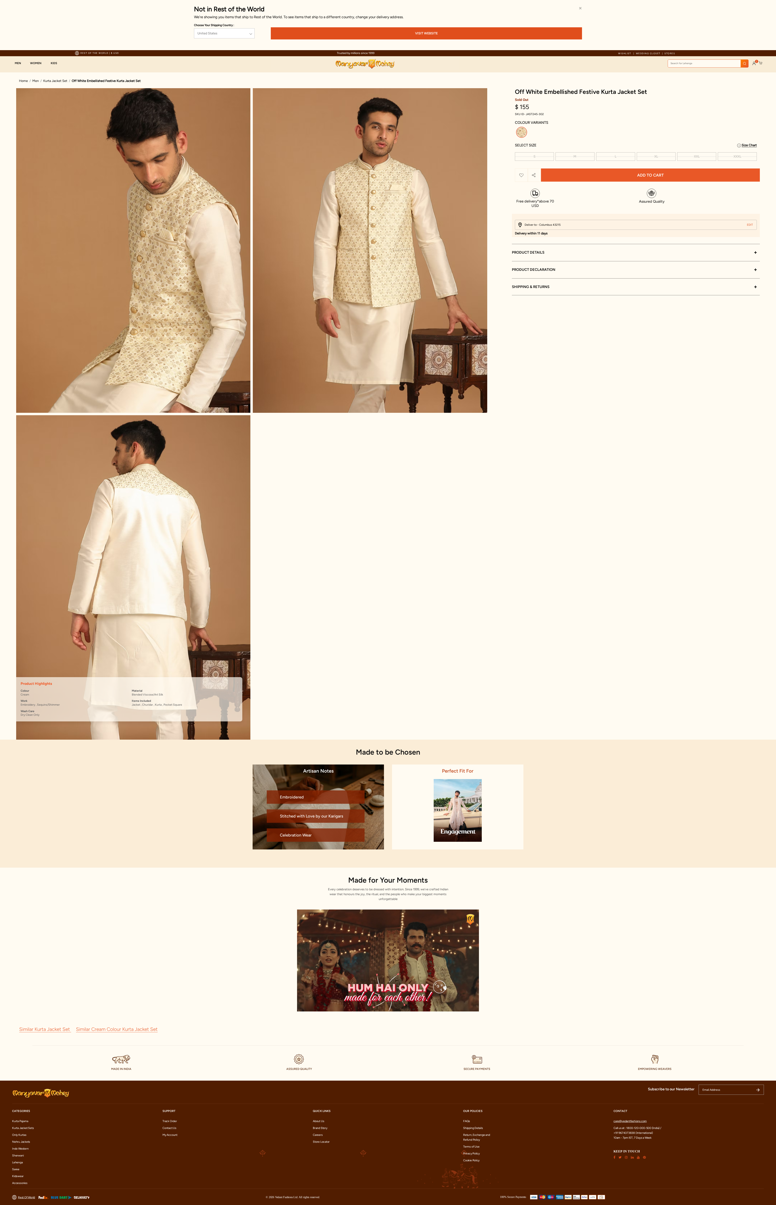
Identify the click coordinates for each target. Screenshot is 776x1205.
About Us (318, 1121)
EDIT (750, 225)
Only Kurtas (19, 1135)
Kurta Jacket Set (55, 81)
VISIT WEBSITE (426, 33)
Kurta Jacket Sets (23, 1128)
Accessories (19, 1183)
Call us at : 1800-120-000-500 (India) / (637, 1128)
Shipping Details (473, 1128)
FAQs (466, 1121)
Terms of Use (471, 1146)
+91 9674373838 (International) (633, 1133)
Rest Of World (26, 1197)
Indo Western (20, 1148)
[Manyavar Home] (365, 64)
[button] (20, 63)
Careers (318, 1135)
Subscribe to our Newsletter (671, 1089)
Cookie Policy (471, 1160)
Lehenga (17, 1162)
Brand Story (320, 1128)
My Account (169, 1135)
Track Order (169, 1121)
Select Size (526, 145)
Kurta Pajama (20, 1121)
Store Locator (321, 1142)
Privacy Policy (471, 1153)
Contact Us (169, 1128)
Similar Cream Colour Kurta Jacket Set (117, 1029)
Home (23, 81)
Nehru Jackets (21, 1142)
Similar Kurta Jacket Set (45, 1029)
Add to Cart (650, 175)
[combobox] (708, 63)
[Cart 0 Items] (761, 63)
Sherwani (18, 1155)
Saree (15, 1169)
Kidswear (17, 1176)
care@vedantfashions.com (630, 1121)
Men (35, 81)
